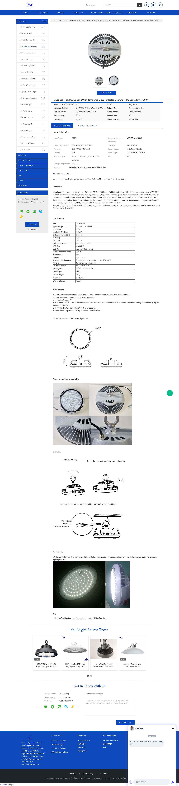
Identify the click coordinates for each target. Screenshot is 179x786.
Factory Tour (96, 12)
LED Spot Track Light (32, 85)
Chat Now (151, 12)
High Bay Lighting (79, 618)
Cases (20, 180)
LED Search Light (32, 72)
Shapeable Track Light (32, 92)
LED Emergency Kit (32, 143)
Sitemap (73, 773)
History (81, 744)
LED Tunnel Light (32, 59)
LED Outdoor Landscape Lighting (33, 98)
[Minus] (172, 728)
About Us (78, 12)
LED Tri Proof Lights (32, 27)
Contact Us (132, 12)
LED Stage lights (32, 130)
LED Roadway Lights (32, 66)
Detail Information (62, 126)
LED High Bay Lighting (32, 46)
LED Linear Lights (32, 117)
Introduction (84, 740)
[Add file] (130, 782)
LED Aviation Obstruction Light (32, 79)
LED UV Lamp (32, 150)
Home (25, 12)
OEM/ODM (107, 744)
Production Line (110, 740)
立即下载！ (3, 784)
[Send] (173, 782)
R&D (105, 748)
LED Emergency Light (32, 137)
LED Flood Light (32, 33)
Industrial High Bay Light (97, 618)
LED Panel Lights (32, 111)
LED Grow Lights (32, 124)
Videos (61, 12)
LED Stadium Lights (32, 40)
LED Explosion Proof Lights (32, 53)
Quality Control (114, 12)
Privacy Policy (88, 773)
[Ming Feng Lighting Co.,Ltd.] (21, 211)
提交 (9, 784)
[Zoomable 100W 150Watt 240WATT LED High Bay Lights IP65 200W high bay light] (103, 649)
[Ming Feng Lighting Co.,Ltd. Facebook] (146, 4)
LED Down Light (32, 104)
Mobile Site (104, 773)
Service (81, 748)
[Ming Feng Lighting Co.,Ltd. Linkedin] (160, 4)
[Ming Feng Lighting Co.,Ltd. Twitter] (153, 4)
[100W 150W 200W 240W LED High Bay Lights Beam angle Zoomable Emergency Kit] (132, 649)
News (20, 175)
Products (43, 12)
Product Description (87, 126)
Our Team (82, 751)
